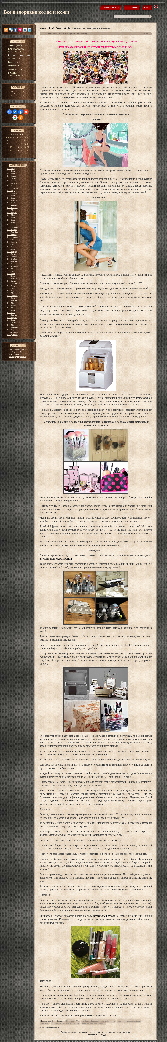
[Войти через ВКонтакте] (15, 111)
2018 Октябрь (12, 296)
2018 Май (11, 293)
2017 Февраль (12, 266)
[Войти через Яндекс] (26, 111)
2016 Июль (11, 249)
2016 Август (12, 252)
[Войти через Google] (15, 117)
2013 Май (11, 169)
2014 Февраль (12, 188)
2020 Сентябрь (12, 322)
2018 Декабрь (12, 300)
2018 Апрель (12, 291)
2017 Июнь (11, 274)
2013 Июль (11, 173)
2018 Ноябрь (12, 298)
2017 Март (11, 269)
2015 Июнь (11, 217)
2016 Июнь (11, 247)
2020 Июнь (11, 320)
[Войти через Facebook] (20, 111)
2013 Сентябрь (12, 178)
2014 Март (11, 191)
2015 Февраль (12, 208)
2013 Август (12, 176)
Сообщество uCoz (16, 352)
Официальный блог (16, 349)
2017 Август (12, 278)
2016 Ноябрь (12, 259)
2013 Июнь (11, 171)
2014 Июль (11, 198)
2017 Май (11, 271)
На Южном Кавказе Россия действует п (98, 1021)
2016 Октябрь (12, 256)
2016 (51, 28)
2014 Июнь (11, 195)
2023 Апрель (12, 330)
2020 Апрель (12, 318)
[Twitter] (29, 30)
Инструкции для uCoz (17, 357)
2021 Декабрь (12, 327)
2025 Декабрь (12, 335)
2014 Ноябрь (12, 203)
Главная (43, 28)
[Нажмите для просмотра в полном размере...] (95, 83)
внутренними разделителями (56, 558)
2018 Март (11, 288)
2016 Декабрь (12, 261)
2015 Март (11, 210)
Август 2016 (18, 134)
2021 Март (11, 325)
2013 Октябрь (12, 181)
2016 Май (11, 244)
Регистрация (93, 1035)
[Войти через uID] (9, 111)
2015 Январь (12, 205)
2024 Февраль (12, 332)
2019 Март (11, 303)
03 (65, 28)
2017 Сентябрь (12, 281)
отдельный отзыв (104, 915)
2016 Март (11, 239)
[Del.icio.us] (11, 30)
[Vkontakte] (25, 30)
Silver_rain (70, 1021)
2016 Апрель (12, 242)
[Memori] (20, 30)
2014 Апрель (12, 193)
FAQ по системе (15, 354)
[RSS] (6, 30)
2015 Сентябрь (12, 225)
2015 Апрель (12, 213)
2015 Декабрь (12, 232)
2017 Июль (11, 276)
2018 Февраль (12, 286)
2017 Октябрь (12, 283)
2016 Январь (12, 235)
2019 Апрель (12, 305)
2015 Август (12, 222)
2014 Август (12, 200)
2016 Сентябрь (12, 254)
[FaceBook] (15, 30)
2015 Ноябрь (12, 230)
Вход (102, 1035)
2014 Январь (12, 186)
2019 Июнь (11, 310)
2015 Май (11, 215)
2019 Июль (11, 313)
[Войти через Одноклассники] (20, 117)
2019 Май (11, 308)
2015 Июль (11, 220)
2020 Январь (12, 315)
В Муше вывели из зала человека (65, 1023)
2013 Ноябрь (12, 183)
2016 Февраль (12, 237)
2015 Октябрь (12, 227)
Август (59, 28)
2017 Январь (12, 264)
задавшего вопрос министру (94, 1023)
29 (7, 153)
